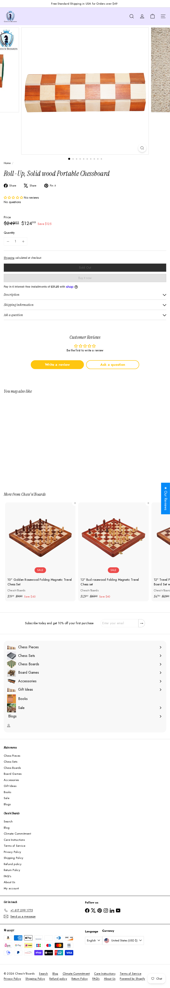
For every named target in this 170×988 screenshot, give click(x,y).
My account (11, 888)
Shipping (9, 258)
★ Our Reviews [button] (165, 498)
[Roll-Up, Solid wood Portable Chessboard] (31, 440)
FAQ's (7, 876)
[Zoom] (142, 148)
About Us (9, 882)
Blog (7, 828)
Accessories (11, 780)
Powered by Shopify (132, 979)
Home (7, 163)
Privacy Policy (12, 852)
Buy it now (85, 278)
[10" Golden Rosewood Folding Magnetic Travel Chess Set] (40, 551)
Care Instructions (14, 840)
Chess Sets (10, 762)
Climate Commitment (17, 834)
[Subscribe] (141, 623)
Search (8, 821)
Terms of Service (14, 846)
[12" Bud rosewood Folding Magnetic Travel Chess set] (113, 551)
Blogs (7, 804)
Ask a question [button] (112, 364)
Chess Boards (12, 768)
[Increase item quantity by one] (23, 241)
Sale (6, 798)
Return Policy (12, 870)
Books (7, 792)
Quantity (9, 232)
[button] (14, 197)
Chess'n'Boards (33, 494)
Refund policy (12, 864)
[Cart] (152, 16)
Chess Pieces (12, 756)
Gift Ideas (10, 786)
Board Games (12, 774)
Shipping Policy (13, 858)
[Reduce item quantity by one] (8, 241)
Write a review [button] (57, 364)
